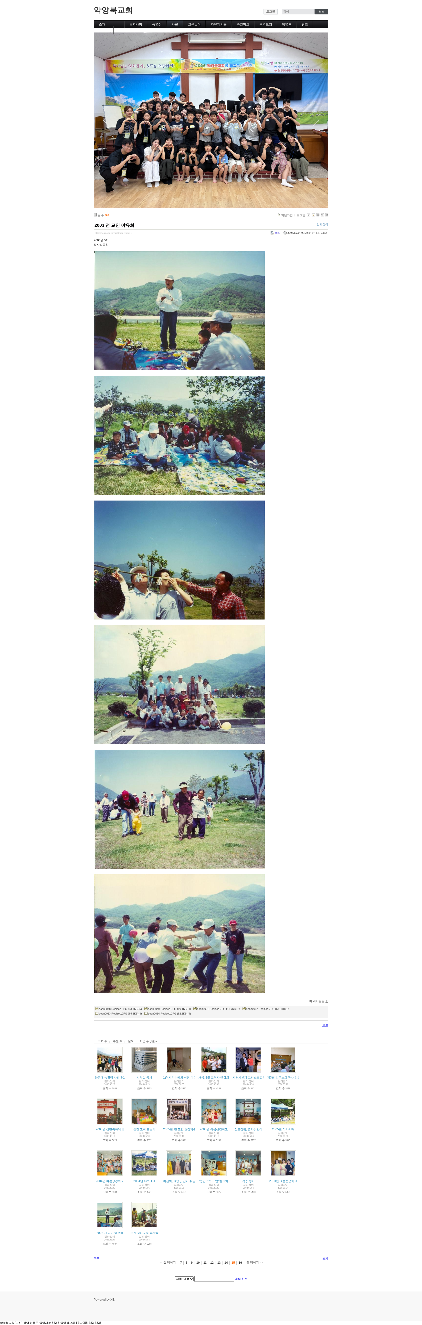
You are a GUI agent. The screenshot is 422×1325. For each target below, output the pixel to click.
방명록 (287, 24)
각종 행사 (248, 1181)
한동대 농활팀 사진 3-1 (110, 1077)
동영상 (157, 24)
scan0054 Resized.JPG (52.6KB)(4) (169, 1013)
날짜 (131, 1041)
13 (219, 1262)
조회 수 (102, 1041)
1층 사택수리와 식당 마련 (179, 1077)
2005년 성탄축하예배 (110, 1129)
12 (212, 1262)
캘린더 (103, 30)
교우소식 (194, 24)
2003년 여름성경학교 (283, 1181)
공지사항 (135, 24)
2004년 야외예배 (144, 1181)
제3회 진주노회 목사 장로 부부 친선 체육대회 (296, 1077)
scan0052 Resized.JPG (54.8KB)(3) (267, 1008)
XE (112, 1299)
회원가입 (287, 215)
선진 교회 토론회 (144, 1129)
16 (240, 1262)
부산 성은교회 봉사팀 (144, 1233)
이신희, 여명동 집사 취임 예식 (182, 1181)
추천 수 (117, 1041)
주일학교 (243, 24)
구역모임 (265, 24)
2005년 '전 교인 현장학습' (180, 1129)
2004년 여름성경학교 (110, 1181)
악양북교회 (113, 10)
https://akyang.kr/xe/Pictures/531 (113, 232)
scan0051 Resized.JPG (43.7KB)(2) (218, 1008)
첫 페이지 (169, 1262)
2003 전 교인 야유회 (114, 225)
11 (205, 1262)
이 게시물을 (317, 1001)
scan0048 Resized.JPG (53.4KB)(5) (120, 1008)
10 (198, 1262)
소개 (102, 24)
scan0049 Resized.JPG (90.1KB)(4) (169, 1008)
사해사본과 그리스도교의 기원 (252, 1077)
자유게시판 (219, 24)
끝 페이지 (252, 1262)
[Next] (316, 120)
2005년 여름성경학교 (214, 1129)
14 (226, 1262)
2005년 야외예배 (283, 1129)
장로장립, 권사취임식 (248, 1129)
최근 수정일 (147, 1041)
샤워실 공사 (144, 1077)
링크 (305, 24)
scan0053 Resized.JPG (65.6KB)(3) (120, 1013)
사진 (175, 24)
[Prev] (106, 120)
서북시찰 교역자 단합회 (213, 1077)
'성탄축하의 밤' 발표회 (213, 1181)
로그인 (270, 11)
